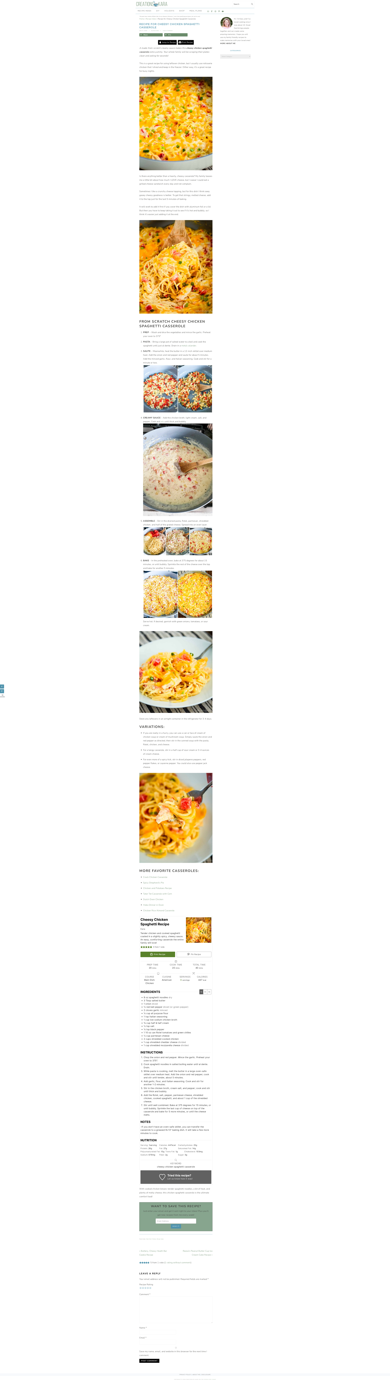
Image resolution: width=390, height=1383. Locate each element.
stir (162, 421)
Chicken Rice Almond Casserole (158, 910)
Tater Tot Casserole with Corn (157, 893)
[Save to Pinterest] (2, 691)
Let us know (173, 1178)
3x (209, 992)
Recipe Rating (146, 1284)
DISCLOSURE (206, 1375)
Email (142, 1337)
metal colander (188, 345)
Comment (144, 1294)
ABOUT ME (196, 1375)
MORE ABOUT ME (228, 43)
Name (143, 1327)
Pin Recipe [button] (195, 954)
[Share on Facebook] (2, 686)
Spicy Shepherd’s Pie (153, 882)
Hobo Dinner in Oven (153, 905)
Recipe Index (151, 19)
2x (205, 992)
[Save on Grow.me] (190, 34)
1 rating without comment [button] (178, 1262)
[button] (141, 947)
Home (141, 19)
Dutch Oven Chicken (153, 899)
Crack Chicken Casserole (155, 877)
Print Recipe (187, 42)
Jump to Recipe (168, 42)
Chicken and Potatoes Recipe (157, 888)
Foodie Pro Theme (210, 1379)
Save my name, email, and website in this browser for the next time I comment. (173, 1353)
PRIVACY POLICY (185, 1375)
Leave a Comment (168, 30)
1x (201, 992)
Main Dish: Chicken (151, 1239)
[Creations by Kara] (152, 5)
